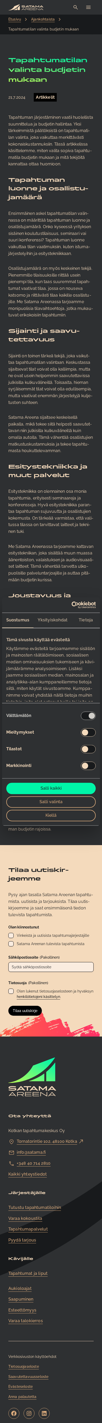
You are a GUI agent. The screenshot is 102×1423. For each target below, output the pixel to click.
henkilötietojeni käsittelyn (38, 997)
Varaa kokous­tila (25, 1218)
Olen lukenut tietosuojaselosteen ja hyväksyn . (55, 994)
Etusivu (14, 19)
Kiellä (51, 815)
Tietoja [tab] (86, 620)
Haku (75, 7)
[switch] (88, 732)
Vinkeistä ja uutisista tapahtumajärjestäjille (53, 935)
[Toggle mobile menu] (88, 7)
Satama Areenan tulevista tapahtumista (50, 944)
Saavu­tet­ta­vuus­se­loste (28, 1377)
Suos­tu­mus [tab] (17, 620)
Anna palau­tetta (22, 1397)
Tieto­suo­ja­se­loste (23, 1366)
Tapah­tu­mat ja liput (28, 1273)
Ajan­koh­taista (43, 19)
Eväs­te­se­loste (20, 1386)
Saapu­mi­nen (20, 1299)
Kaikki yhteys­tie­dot (27, 1174)
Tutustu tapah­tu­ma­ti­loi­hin (34, 1207)
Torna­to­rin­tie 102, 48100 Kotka (47, 1141)
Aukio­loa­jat (20, 1288)
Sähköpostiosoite (34, 957)
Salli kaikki (51, 788)
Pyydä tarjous (22, 1240)
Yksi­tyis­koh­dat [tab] (52, 620)
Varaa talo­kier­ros (25, 1320)
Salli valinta (51, 802)
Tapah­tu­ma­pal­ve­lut (28, 1229)
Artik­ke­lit (45, 97)
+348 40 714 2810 (34, 1163)
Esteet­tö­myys (22, 1310)
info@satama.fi (31, 1152)
